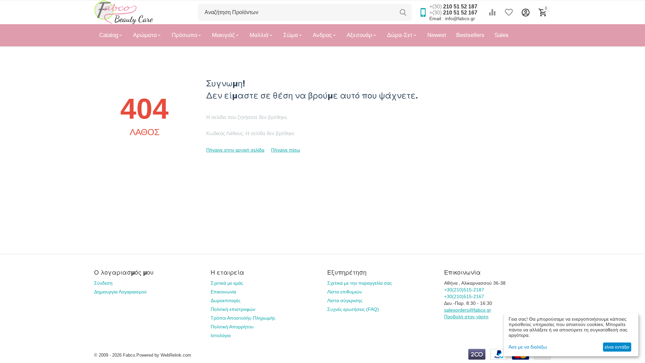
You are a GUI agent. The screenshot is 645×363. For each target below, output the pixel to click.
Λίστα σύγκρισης (344, 300)
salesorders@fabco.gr (467, 310)
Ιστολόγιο (221, 335)
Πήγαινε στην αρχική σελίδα (235, 150)
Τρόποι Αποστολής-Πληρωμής (243, 318)
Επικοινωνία (223, 291)
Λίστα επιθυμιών (344, 291)
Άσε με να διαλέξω (528, 347)
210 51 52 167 (453, 12)
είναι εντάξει (617, 347)
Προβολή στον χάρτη (466, 316)
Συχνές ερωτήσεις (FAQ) (353, 309)
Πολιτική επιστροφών (233, 309)
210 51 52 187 (453, 6)
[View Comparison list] (492, 12)
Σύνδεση (103, 283)
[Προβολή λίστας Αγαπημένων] (509, 12)
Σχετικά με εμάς (227, 283)
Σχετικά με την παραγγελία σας (359, 283)
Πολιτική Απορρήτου (232, 326)
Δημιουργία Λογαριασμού (120, 291)
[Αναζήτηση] (403, 12)
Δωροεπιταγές (226, 300)
